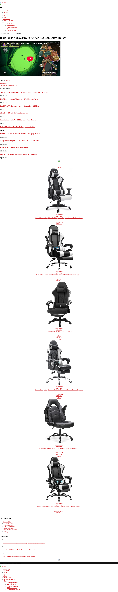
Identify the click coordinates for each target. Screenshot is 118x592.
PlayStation (6, 19)
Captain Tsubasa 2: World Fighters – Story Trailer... (18, 120)
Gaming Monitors (11, 24)
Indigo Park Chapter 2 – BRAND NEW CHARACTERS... (21, 141)
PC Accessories (11, 29)
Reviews (5, 12)
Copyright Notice (8, 525)
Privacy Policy (7, 522)
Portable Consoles (8, 20)
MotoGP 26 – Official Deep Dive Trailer (14, 147)
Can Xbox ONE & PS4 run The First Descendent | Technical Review (19, 549)
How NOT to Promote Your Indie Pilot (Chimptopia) (18, 154)
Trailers (5, 14)
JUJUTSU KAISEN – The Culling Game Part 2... (17, 127)
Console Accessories (12, 30)
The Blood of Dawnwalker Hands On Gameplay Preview (20, 134)
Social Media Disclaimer (10, 529)
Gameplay (6, 11)
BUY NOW (59, 224)
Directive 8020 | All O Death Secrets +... (14, 113)
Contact (5, 533)
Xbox (4, 17)
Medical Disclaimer (8, 528)
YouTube (8, 80)
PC (4, 16)
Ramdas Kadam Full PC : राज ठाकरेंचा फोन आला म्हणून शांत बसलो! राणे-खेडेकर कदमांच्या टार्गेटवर (24, 543)
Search (19, 33)
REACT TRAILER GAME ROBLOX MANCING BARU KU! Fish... (24, 92)
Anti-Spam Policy (8, 523)
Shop (4, 22)
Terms (5, 531)
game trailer (3, 83)
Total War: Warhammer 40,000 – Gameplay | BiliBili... (19, 106)
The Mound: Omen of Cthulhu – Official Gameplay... (19, 99)
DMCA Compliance (9, 526)
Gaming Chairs (11, 25)
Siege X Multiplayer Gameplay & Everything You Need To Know (19, 556)
